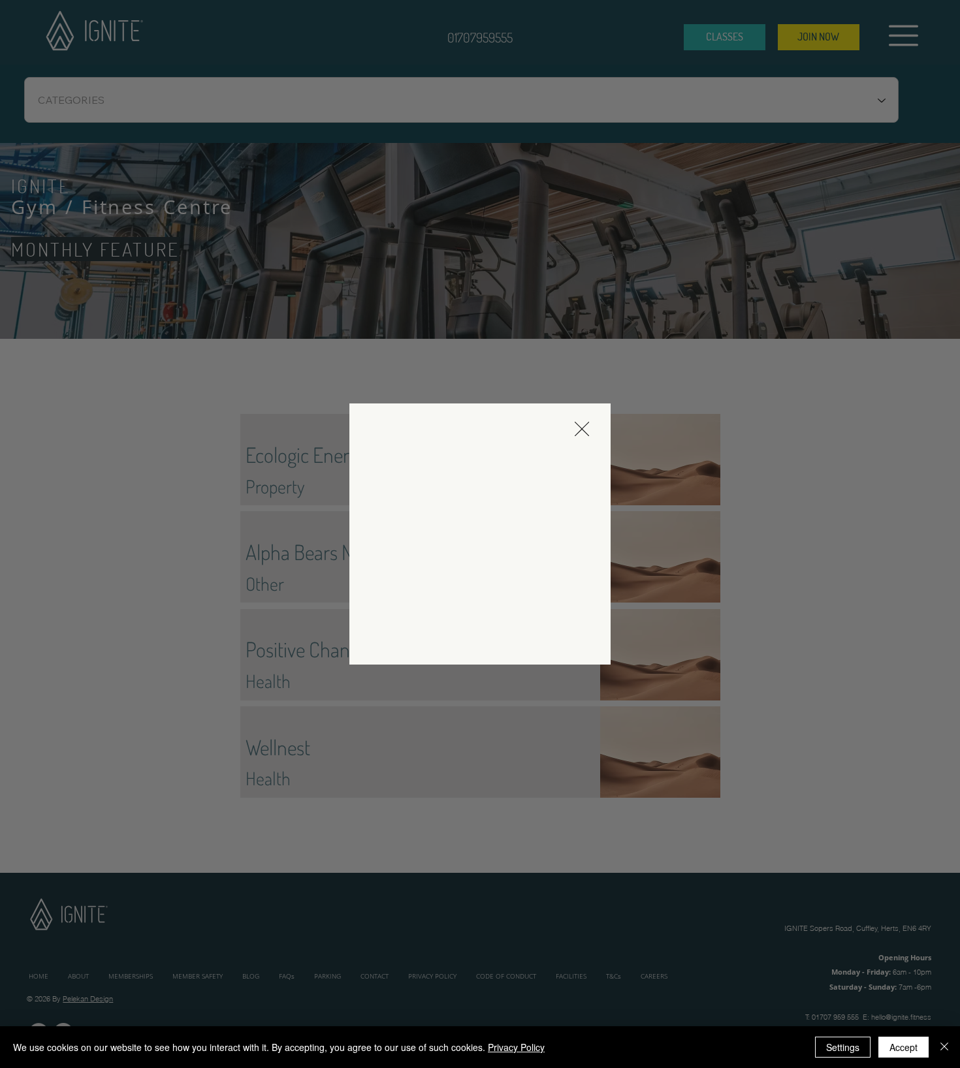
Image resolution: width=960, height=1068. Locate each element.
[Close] (944, 1047)
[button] (582, 429)
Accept (903, 1047)
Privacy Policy (516, 1047)
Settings (842, 1047)
